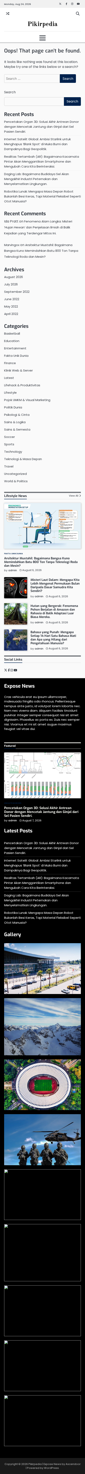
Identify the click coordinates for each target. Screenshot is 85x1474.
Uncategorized (15, 474)
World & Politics (16, 481)
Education (11, 341)
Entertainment (15, 348)
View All (73, 495)
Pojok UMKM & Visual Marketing (27, 400)
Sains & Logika (15, 422)
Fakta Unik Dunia (16, 355)
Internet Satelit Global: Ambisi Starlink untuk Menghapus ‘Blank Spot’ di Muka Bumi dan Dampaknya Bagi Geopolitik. (37, 144)
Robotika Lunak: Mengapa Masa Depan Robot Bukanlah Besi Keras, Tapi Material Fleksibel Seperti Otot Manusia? (42, 196)
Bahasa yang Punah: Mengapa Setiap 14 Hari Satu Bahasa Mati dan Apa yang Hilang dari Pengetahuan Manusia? (53, 637)
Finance (10, 363)
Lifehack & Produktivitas (22, 385)
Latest (9, 378)
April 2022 (11, 314)
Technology (13, 451)
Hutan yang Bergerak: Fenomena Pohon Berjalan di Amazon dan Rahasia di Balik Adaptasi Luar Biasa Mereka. (54, 611)
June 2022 (11, 299)
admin (12, 570)
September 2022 (17, 292)
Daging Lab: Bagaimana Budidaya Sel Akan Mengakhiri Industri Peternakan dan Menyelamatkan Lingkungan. (36, 179)
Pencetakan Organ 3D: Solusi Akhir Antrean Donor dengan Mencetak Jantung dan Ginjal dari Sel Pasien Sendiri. (41, 127)
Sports (9, 444)
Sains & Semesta (17, 429)
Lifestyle (10, 392)
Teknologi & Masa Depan (23, 459)
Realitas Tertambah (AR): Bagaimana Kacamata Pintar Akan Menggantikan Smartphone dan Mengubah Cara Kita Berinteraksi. (41, 161)
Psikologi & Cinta (17, 415)
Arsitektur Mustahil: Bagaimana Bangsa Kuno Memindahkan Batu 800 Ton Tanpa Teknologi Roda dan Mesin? (41, 251)
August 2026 (13, 277)
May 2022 (11, 306)
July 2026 (11, 284)
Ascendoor (73, 1464)
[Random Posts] (7, 13)
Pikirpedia (42, 24)
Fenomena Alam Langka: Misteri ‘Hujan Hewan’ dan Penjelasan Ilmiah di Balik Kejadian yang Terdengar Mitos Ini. (38, 227)
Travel (8, 466)
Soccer (9, 437)
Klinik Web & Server (18, 370)
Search (10, 92)
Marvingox (11, 245)
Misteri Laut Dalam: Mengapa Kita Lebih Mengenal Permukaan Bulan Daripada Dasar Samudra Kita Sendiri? (55, 585)
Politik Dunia (13, 407)
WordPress (51, 1468)
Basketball (12, 333)
